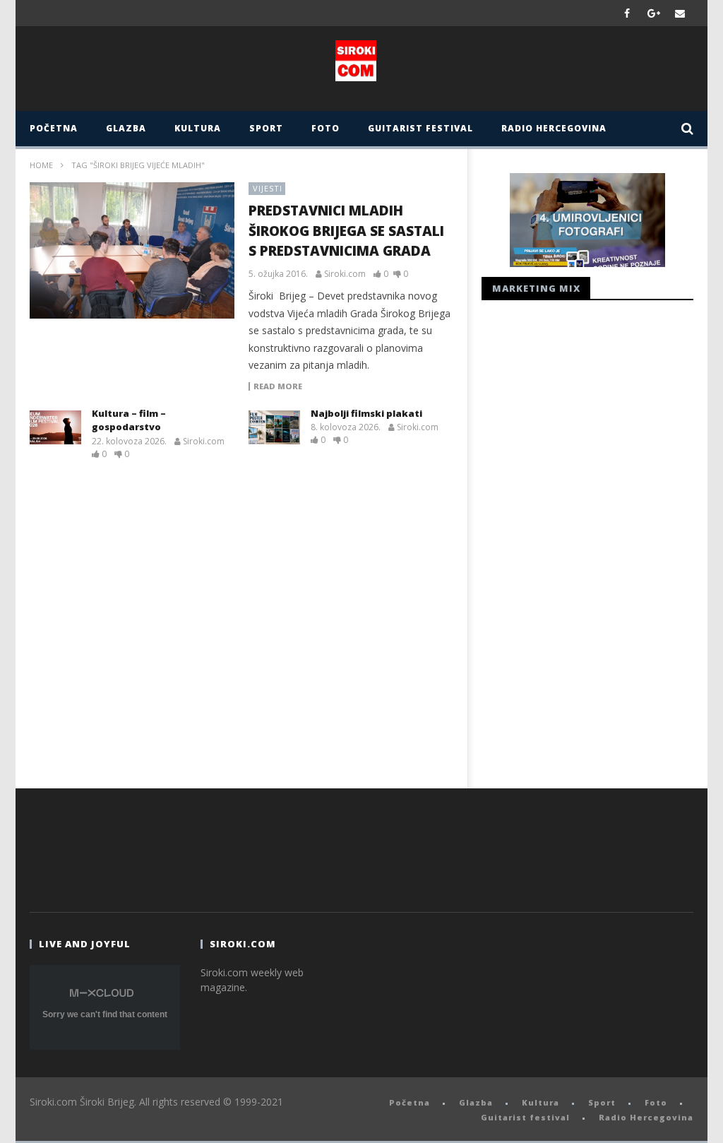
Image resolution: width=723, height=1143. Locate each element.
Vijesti (267, 188)
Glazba (126, 128)
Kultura (197, 128)
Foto (325, 128)
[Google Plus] (653, 13)
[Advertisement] (587, 540)
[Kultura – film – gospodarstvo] (55, 427)
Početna (54, 128)
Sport (266, 128)
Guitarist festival (420, 128)
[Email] (680, 13)
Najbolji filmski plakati (366, 413)
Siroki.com (345, 274)
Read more (277, 386)
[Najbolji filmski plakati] (274, 427)
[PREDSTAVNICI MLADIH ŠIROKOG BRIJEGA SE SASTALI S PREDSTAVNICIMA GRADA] (132, 250)
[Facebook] (627, 13)
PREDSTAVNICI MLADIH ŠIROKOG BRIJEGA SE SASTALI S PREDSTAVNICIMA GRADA (346, 230)
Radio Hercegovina (554, 128)
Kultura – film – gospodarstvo (129, 420)
